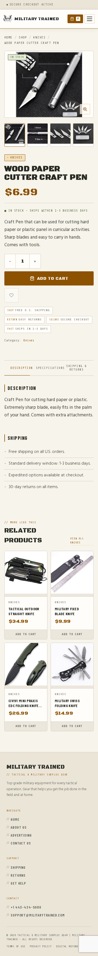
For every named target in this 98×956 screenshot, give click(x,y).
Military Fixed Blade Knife (67, 611)
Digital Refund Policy (72, 946)
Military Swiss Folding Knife (67, 703)
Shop (23, 37)
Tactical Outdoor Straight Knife (23, 611)
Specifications (47, 368)
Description (20, 368)
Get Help (18, 883)
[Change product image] (14, 135)
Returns (18, 875)
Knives (39, 37)
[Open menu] (89, 18)
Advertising (21, 835)
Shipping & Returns (76, 367)
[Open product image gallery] (49, 84)
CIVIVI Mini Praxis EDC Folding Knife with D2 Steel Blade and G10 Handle (23, 703)
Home (8, 37)
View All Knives (77, 540)
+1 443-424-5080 (26, 907)
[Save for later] (11, 295)
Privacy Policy (41, 946)
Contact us (21, 843)
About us (19, 827)
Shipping (18, 867)
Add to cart (52, 278)
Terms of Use (16, 946)
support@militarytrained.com (38, 915)
